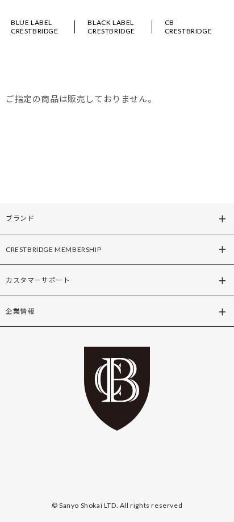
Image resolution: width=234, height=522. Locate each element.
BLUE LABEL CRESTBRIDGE (34, 26)
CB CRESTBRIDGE (188, 26)
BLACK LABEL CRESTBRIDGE (111, 26)
